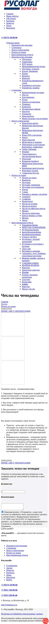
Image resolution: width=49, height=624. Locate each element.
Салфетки (26, 199)
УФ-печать (11, 18)
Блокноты (26, 107)
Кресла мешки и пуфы (32, 215)
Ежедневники (28, 97)
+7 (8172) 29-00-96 (9, 37)
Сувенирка (16, 47)
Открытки (26, 114)
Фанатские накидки (31, 270)
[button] (46, 621)
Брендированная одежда (22, 55)
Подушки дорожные (31, 185)
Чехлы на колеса (29, 206)
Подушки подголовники (33, 187)
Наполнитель (28, 116)
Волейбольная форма (31, 234)
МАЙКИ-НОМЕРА (30, 265)
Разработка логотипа (31, 85)
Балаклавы (26, 282)
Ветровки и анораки (31, 251)
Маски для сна (28, 289)
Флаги (25, 137)
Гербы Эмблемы (29, 149)
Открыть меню (13, 43)
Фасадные (26, 159)
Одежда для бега (29, 237)
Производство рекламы (21, 45)
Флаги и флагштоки (20, 50)
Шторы (25, 218)
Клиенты (10, 21)
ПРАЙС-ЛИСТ (8, 311)
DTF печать (27, 64)
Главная (9, 14)
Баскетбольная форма (31, 232)
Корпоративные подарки (33, 92)
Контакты (10, 28)
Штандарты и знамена (32, 142)
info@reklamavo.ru (9, 605)
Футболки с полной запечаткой (31, 240)
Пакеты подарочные (31, 102)
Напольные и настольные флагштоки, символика (33, 145)
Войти (9, 580)
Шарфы (25, 272)
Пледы (25, 189)
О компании (11, 565)
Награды (26, 111)
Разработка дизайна (30, 88)
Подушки (26, 182)
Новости (10, 23)
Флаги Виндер (28, 140)
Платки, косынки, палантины (30, 276)
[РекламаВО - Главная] (21, 9)
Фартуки (26, 286)
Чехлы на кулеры (29, 204)
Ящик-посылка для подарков (35, 118)
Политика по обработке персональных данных (22, 614)
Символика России (30, 173)
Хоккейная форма (30, 225)
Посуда (25, 95)
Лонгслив (26, 249)
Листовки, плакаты (30, 69)
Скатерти (26, 197)
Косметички (27, 201)
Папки (25, 73)
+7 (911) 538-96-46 (9, 595)
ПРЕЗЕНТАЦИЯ (22, 311)
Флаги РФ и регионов (32, 135)
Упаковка (26, 104)
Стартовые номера (30, 263)
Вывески (26, 78)
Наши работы (12, 16)
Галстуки (26, 279)
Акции (9, 568)
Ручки (24, 99)
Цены (8, 25)
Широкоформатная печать (33, 66)
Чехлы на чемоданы (31, 213)
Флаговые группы (30, 170)
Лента (24, 220)
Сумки (25, 192)
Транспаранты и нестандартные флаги (31, 155)
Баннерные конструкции (33, 168)
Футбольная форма (30, 230)
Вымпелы (26, 180)
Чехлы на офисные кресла (33, 208)
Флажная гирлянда (30, 161)
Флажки (25, 152)
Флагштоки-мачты (30, 123)
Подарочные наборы (31, 109)
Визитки (26, 76)
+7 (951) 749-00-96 (9, 590)
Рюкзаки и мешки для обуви (34, 194)
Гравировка (27, 62)
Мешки (25, 211)
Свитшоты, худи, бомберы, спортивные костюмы (34, 254)
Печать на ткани (18, 52)
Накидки (26, 268)
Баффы (25, 284)
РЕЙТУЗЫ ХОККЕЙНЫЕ (34, 227)
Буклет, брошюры (30, 71)
